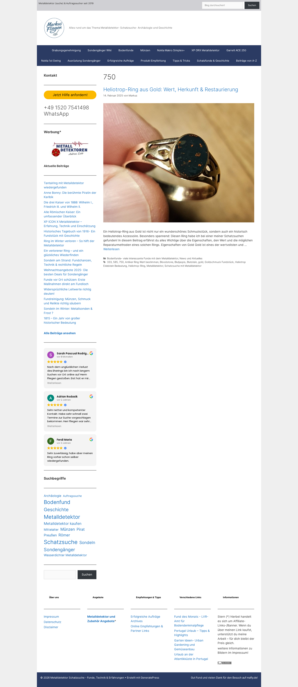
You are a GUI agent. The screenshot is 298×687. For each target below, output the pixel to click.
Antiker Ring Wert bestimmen (141, 262)
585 (115, 262)
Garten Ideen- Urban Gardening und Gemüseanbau (188, 645)
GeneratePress (150, 677)
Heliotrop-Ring (136, 265)
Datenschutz (52, 622)
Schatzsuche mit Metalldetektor (183, 265)
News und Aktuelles (191, 258)
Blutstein (192, 262)
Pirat (81, 529)
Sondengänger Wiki (100, 50)
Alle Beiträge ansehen (60, 333)
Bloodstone (166, 262)
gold (200, 262)
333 (109, 262)
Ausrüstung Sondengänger (84, 60)
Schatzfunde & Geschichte (213, 60)
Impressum (51, 616)
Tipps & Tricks (181, 60)
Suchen (252, 5)
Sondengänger (59, 549)
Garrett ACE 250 (236, 50)
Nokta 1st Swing (51, 60)
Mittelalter (51, 529)
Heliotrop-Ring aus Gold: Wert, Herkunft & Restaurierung (170, 89)
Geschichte (56, 509)
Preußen (50, 535)
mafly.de (252, 677)
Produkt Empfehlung (153, 60)
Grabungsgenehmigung (66, 50)
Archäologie (52, 496)
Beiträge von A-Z (246, 60)
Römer (64, 535)
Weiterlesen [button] (54, 383)
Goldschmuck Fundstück (219, 262)
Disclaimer (51, 627)
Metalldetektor (155, 265)
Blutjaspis (180, 262)
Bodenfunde (125, 50)
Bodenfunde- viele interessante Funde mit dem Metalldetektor (142, 258)
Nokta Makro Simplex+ (171, 50)
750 (121, 262)
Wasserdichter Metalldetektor (65, 555)
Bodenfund (57, 502)
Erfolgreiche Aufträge (120, 60)
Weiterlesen (111, 249)
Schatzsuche (61, 542)
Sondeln (87, 542)
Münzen (145, 50)
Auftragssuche (72, 496)
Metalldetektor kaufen (62, 523)
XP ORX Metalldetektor (206, 50)
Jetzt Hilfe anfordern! (70, 95)
